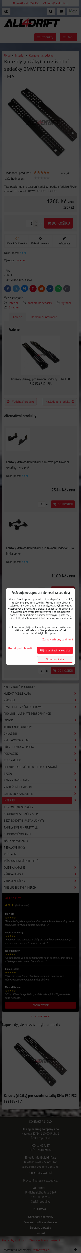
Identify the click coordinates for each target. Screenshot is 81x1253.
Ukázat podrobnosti (20, 648)
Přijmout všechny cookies (55, 650)
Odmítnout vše (55, 659)
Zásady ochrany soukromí (57, 639)
